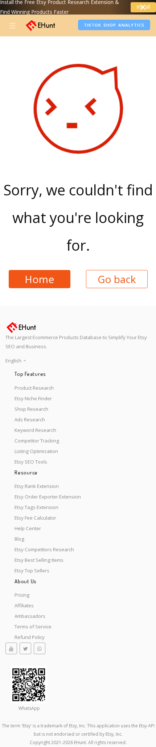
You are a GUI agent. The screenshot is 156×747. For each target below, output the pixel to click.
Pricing (22, 595)
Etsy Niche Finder (33, 398)
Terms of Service (33, 626)
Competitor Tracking (37, 440)
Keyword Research (35, 430)
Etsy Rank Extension (37, 486)
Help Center (28, 528)
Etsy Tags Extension (36, 507)
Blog (19, 539)
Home (39, 279)
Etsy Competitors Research (44, 549)
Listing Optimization (36, 451)
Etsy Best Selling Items (39, 560)
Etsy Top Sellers (32, 570)
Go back (117, 279)
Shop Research (31, 409)
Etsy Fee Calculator (35, 517)
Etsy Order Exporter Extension (48, 496)
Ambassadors (30, 616)
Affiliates (24, 605)
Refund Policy (30, 637)
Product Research (34, 388)
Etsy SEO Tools (31, 461)
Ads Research (30, 419)
